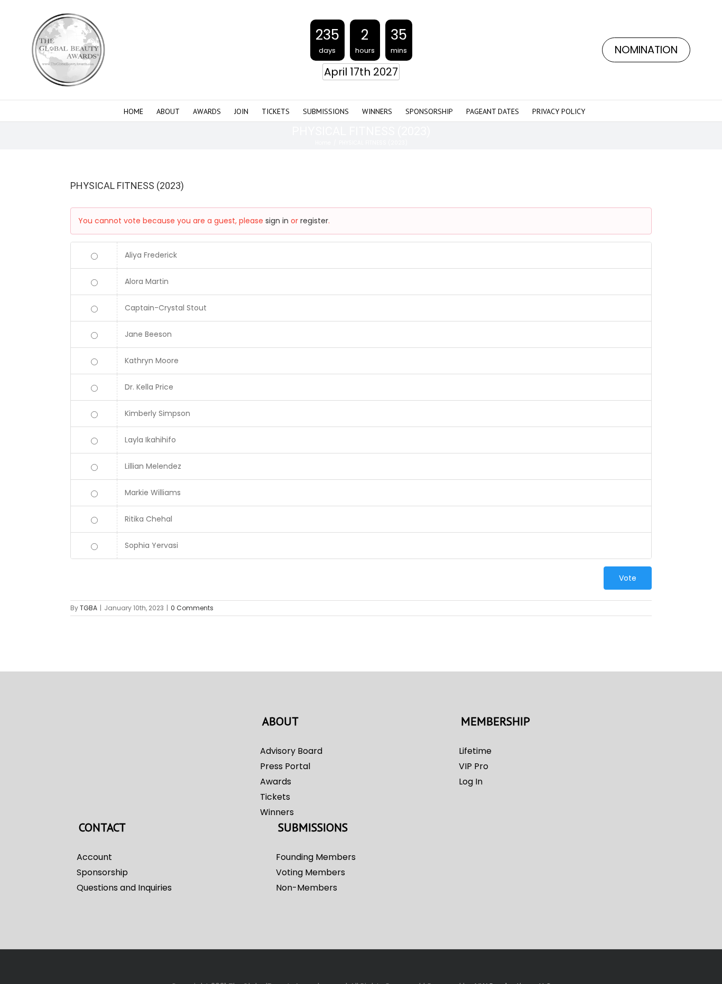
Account (94, 857)
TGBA (88, 607)
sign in (277, 220)
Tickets (275, 797)
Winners (277, 812)
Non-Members (306, 888)
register (314, 220)
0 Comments (192, 607)
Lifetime (475, 751)
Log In (471, 781)
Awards (275, 781)
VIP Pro (473, 766)
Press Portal (285, 766)
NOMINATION (646, 50)
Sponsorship (102, 872)
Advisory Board (291, 751)
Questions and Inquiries (124, 888)
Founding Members (316, 857)
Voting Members (310, 872)
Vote (627, 578)
